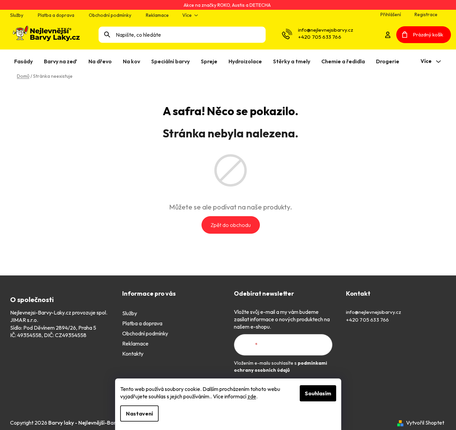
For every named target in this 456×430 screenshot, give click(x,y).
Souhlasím (318, 393)
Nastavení (139, 413)
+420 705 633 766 (319, 37)
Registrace (425, 14)
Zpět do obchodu (231, 225)
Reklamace (157, 15)
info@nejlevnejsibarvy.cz (325, 30)
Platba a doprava (56, 15)
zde (251, 396)
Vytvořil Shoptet (425, 422)
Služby (16, 15)
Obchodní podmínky (110, 15)
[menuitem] (24, 61)
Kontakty (132, 353)
